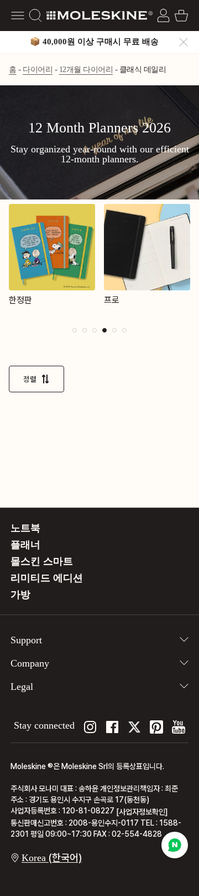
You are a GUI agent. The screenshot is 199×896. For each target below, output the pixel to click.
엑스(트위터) (134, 727)
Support (26, 640)
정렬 (29, 379)
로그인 (163, 15)
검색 (35, 15)
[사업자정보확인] (142, 811)
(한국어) (52, 857)
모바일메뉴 (17, 15)
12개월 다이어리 (86, 69)
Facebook (112, 727)
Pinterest (156, 727)
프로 (111, 300)
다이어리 (38, 69)
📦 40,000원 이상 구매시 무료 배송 (94, 41)
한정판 (20, 300)
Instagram (90, 727)
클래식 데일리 (142, 69)
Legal (22, 686)
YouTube (178, 727)
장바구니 (181, 15)
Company (30, 663)
